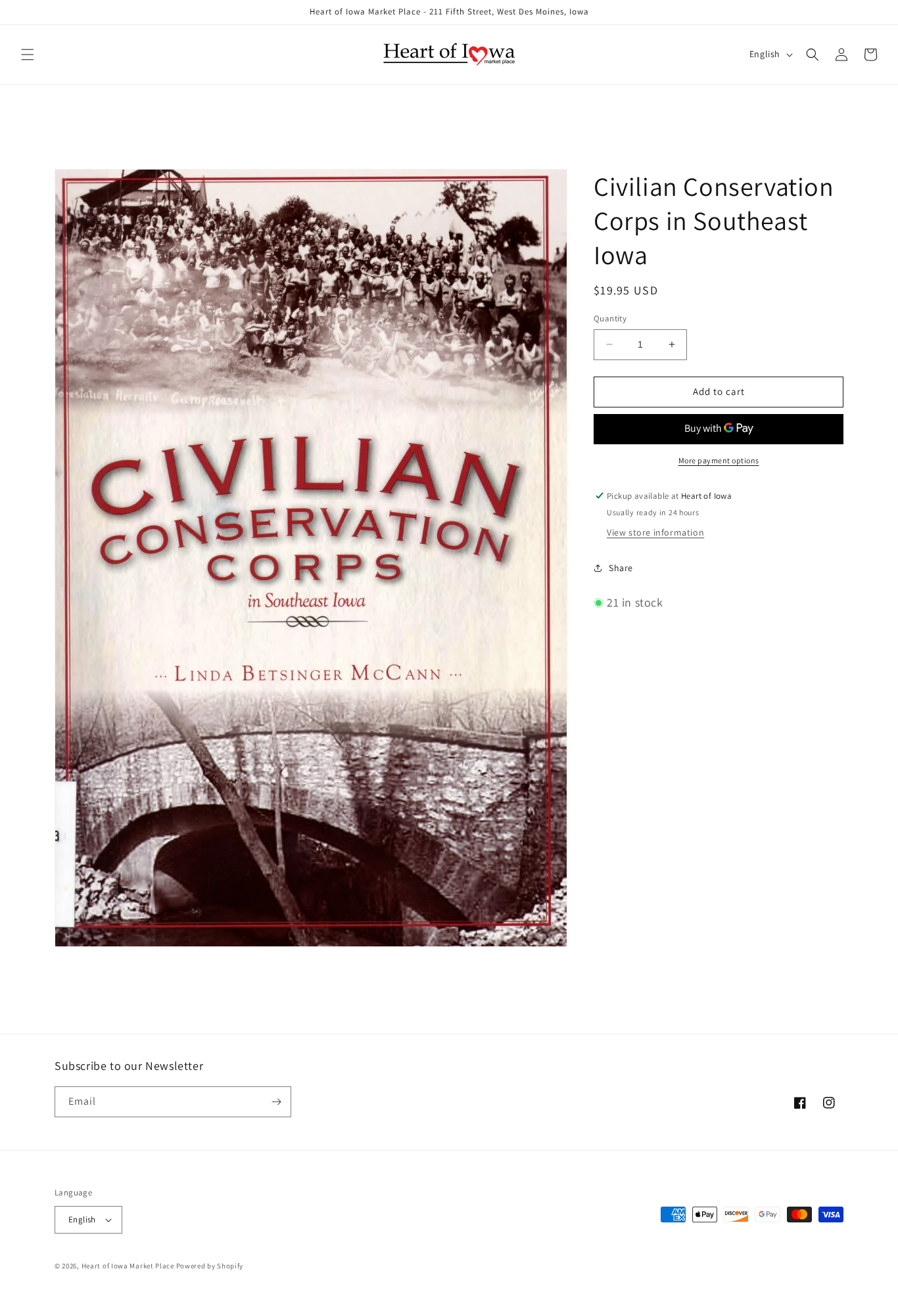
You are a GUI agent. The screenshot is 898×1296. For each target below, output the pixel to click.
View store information (655, 532)
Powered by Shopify (210, 1265)
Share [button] (621, 568)
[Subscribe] (276, 1101)
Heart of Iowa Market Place (128, 1265)
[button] (27, 54)
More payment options (718, 460)
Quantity (610, 318)
